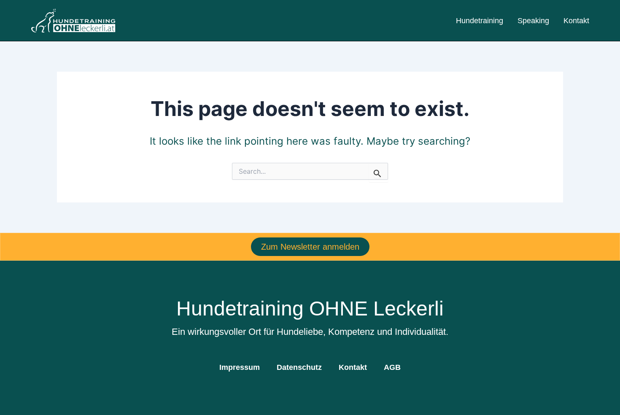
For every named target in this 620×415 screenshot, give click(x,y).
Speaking (533, 20)
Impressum (239, 367)
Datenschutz (299, 367)
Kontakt (576, 20)
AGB (392, 367)
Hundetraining (479, 20)
